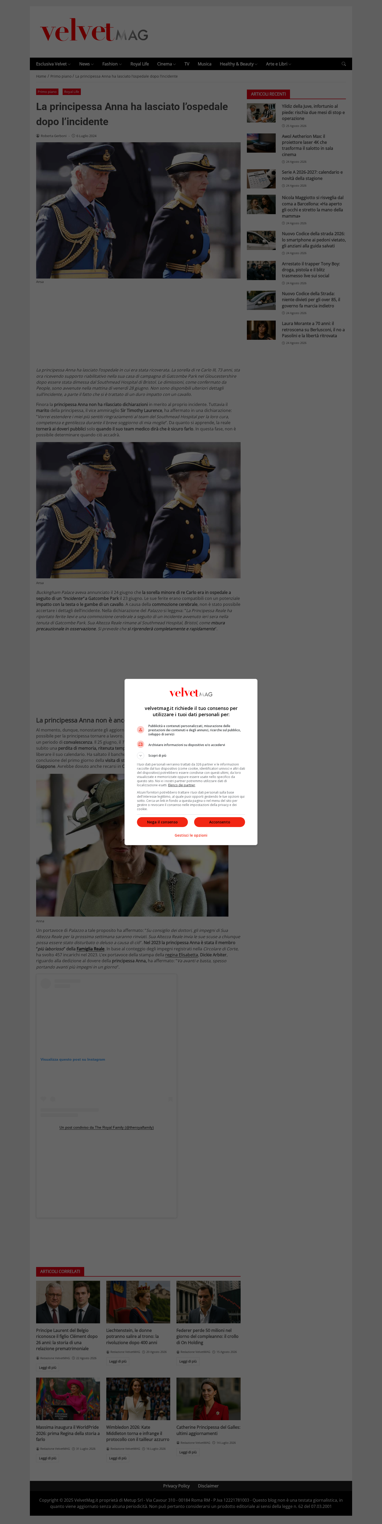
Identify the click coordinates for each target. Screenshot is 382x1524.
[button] (191, 755)
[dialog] (191, 762)
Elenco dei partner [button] (181, 785)
